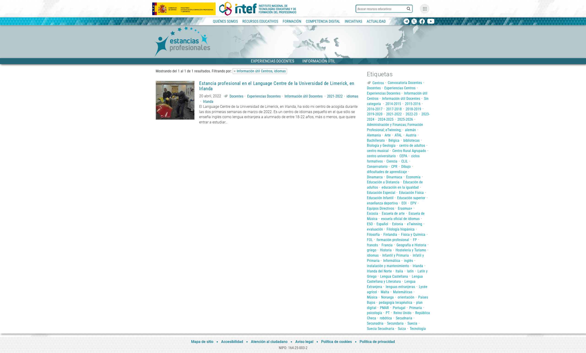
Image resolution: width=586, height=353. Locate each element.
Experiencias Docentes (264, 96)
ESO (370, 224)
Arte (388, 135)
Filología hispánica (401, 229)
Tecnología (418, 328)
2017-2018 (394, 109)
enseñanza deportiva (382, 203)
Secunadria (375, 323)
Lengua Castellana (394, 276)
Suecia (412, 323)
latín (410, 271)
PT (388, 313)
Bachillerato (376, 140)
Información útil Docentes (304, 96)
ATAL (398, 135)
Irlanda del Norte (379, 271)
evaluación (375, 229)
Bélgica (393, 140)
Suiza (402, 328)
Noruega (387, 297)
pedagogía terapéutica (395, 302)
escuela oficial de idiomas (400, 219)
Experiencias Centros (399, 88)
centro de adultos (412, 145)
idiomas (352, 96)
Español (382, 224)
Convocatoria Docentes (405, 83)
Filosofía (373, 234)
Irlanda (208, 101)
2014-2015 (393, 104)
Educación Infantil (380, 198)
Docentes (236, 96)
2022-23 (412, 114)
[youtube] (431, 21)
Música (372, 297)
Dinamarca (375, 177)
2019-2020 (375, 114)
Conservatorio (377, 166)
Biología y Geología (381, 145)
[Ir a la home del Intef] (257, 8)
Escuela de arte (393, 213)
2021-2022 (335, 96)
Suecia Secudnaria (380, 328)
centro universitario (381, 156)
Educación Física (411, 192)
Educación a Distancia (383, 182)
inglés (408, 260)
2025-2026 (405, 119)
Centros (378, 83)
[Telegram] (406, 21)
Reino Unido (402, 313)
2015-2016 (413, 104)
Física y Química (413, 234)
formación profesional (393, 240)
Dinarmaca (394, 177)
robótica (386, 318)
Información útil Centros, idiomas (261, 71)
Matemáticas (402, 292)
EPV (413, 203)
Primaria (415, 308)
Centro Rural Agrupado (409, 151)
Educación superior (411, 198)
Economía (413, 177)
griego (371, 250)
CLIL (404, 161)
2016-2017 (375, 109)
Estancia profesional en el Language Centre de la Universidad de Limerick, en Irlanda (276, 86)
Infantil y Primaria (395, 255)
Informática (391, 260)
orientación (406, 297)
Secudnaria (404, 318)
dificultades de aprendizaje (387, 172)
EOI (404, 203)
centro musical (378, 151)
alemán (410, 130)
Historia (386, 250)
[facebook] (422, 21)
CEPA (403, 156)
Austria (411, 135)
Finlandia (390, 234)
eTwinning (414, 224)
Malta (385, 292)
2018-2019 (413, 109)
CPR (394, 166)
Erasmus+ (405, 208)
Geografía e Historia (411, 245)
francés (372, 245)
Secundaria (395, 323)
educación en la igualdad (400, 187)
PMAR (384, 308)
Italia (399, 271)
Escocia (372, 213)
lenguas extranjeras (400, 287)
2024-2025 (385, 119)
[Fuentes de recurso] (424, 9)
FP (415, 240)
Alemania (374, 135)
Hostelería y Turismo (411, 250)
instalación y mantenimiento (388, 266)
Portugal (399, 308)
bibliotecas (411, 140)
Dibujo (406, 166)
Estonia (397, 224)
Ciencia (391, 161)
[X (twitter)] (414, 21)
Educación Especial (381, 192)
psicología (374, 313)
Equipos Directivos (380, 208)
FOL (370, 240)
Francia (387, 245)
